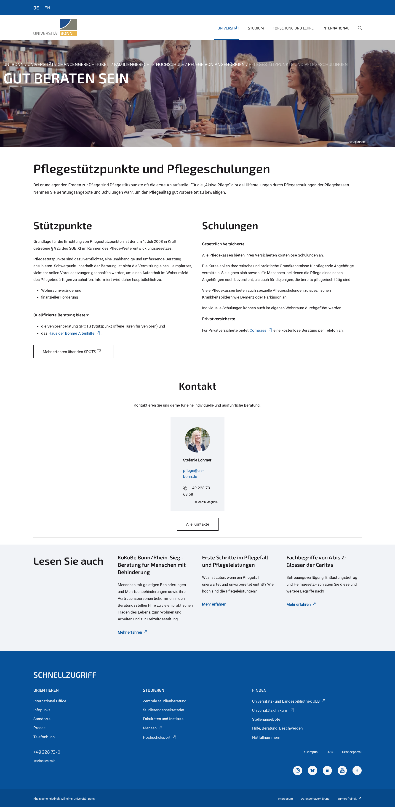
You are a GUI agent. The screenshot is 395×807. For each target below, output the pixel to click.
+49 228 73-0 (46, 751)
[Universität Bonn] (55, 27)
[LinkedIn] (327, 771)
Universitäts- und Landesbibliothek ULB (286, 701)
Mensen (150, 728)
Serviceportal (352, 752)
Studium (256, 28)
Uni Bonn (13, 64)
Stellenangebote (266, 719)
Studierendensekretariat (163, 710)
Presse (39, 727)
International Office (49, 701)
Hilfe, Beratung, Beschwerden (277, 728)
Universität (228, 28)
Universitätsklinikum (270, 710)
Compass (258, 330)
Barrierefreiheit (347, 798)
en (47, 7)
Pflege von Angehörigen (216, 64)
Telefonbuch (44, 737)
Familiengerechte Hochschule (149, 64)
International (336, 28)
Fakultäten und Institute (163, 719)
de (36, 7)
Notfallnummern (266, 737)
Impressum (285, 798)
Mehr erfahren (130, 632)
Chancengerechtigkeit (84, 64)
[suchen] (358, 31)
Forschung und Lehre (293, 28)
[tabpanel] (197, 93)
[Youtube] (342, 771)
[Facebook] (357, 771)
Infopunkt (41, 710)
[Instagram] (297, 771)
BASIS (330, 752)
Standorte (42, 719)
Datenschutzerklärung (315, 798)
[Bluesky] (312, 771)
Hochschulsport (157, 737)
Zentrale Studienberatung (165, 701)
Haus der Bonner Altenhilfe (71, 333)
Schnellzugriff (64, 674)
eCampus (311, 752)
